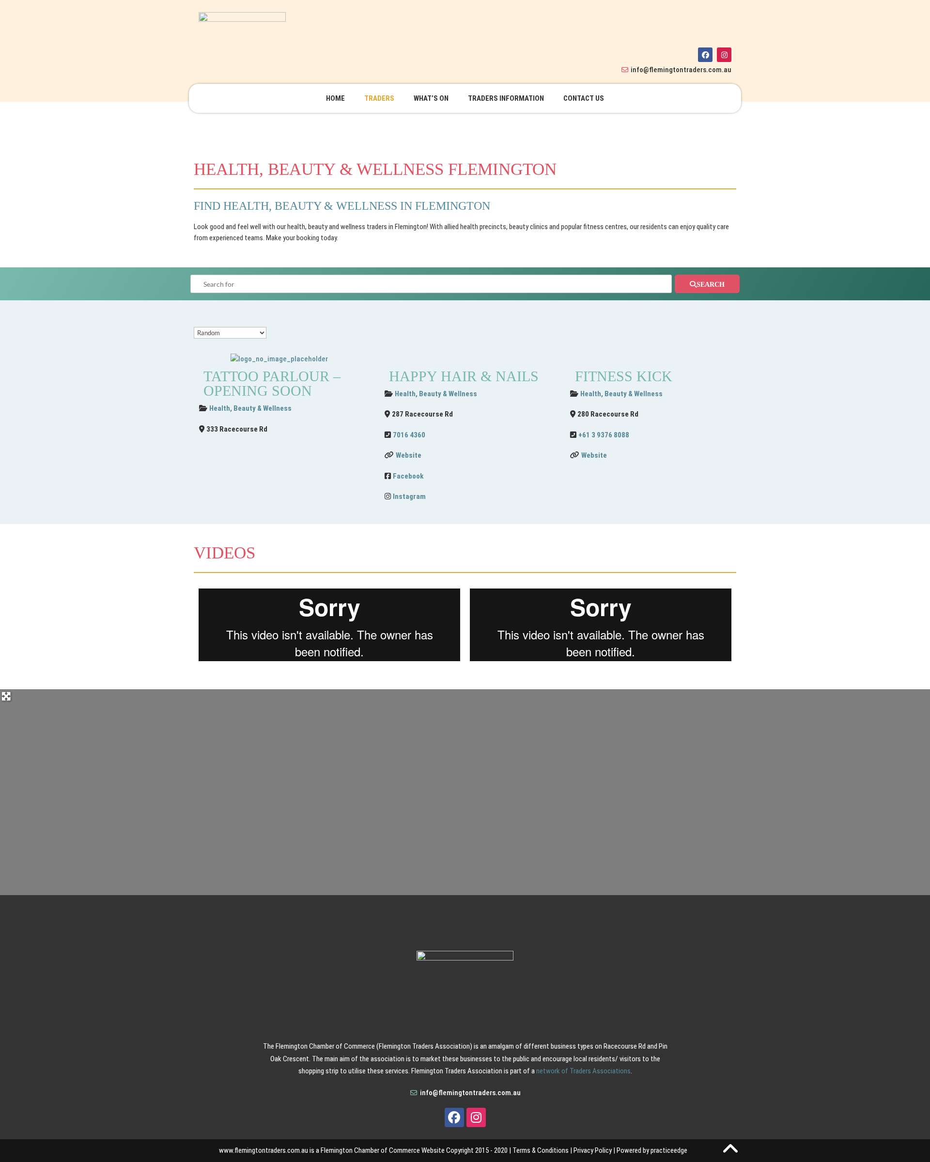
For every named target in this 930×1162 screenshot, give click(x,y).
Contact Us (583, 98)
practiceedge (669, 1150)
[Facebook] (705, 54)
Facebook (408, 476)
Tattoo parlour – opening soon (272, 383)
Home (335, 98)
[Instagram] (724, 54)
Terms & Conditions (540, 1150)
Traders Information (506, 98)
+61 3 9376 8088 (603, 435)
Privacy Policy (593, 1150)
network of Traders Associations (583, 1071)
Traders (379, 98)
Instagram (409, 496)
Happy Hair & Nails (464, 376)
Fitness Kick (623, 376)
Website (408, 455)
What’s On (431, 98)
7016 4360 (409, 435)
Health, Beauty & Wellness (250, 408)
